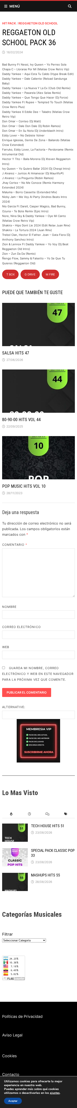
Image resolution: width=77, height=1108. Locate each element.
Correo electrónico (21, 627)
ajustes (55, 1093)
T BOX (10, 274)
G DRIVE (30, 274)
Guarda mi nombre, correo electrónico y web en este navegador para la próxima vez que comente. (38, 673)
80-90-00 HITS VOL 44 (21, 419)
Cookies (9, 1056)
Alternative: (13, 707)
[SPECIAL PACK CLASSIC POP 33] (15, 851)
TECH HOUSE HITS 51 (47, 826)
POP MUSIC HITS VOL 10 (24, 486)
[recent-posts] (29, 814)
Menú (14, 6)
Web (5, 647)
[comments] (47, 814)
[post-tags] (66, 814)
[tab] (11, 814)
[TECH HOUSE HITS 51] (15, 826)
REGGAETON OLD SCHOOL (38, 23)
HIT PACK (9, 23)
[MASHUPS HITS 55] (15, 875)
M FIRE (50, 274)
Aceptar (13, 1101)
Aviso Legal (12, 1035)
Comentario (14, 544)
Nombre (9, 607)
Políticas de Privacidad (22, 1016)
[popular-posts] (11, 814)
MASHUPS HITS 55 (45, 875)
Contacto (10, 1074)
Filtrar (7, 934)
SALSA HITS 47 (15, 353)
